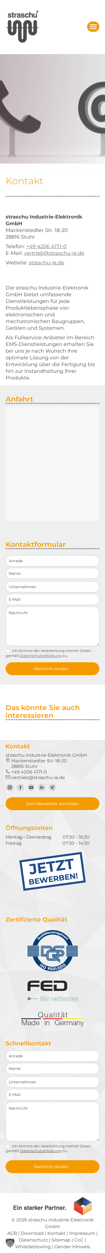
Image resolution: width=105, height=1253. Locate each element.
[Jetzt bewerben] (52, 889)
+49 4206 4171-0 (46, 246)
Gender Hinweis (72, 1246)
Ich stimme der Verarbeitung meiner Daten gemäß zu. (48, 653)
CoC (79, 1240)
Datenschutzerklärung (41, 655)
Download (32, 1233)
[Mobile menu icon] (93, 27)
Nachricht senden (51, 668)
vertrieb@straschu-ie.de (54, 253)
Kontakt (56, 1233)
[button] (10, 1243)
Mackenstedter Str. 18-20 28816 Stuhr (36, 763)
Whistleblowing (33, 1246)
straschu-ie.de (46, 263)
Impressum (82, 1233)
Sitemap (61, 1240)
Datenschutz (33, 1240)
